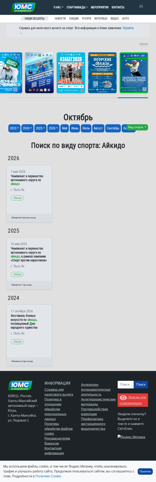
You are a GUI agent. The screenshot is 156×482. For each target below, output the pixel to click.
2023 (13, 128)
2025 (39, 128)
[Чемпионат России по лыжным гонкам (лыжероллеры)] (134, 72)
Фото (125, 18)
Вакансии (51, 443)
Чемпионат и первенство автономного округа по (27, 180)
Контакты (118, 7)
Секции (74, 18)
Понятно (145, 471)
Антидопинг (90, 384)
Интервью (100, 18)
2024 (26, 128)
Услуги (86, 18)
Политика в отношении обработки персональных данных (55, 409)
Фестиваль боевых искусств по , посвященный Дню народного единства (24, 321)
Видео (115, 18)
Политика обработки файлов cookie (58, 428)
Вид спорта (136, 127)
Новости (60, 18)
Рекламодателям (57, 438)
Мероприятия (99, 7)
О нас (57, 7)
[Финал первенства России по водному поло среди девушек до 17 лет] (39, 72)
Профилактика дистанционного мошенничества (93, 423)
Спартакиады (76, 7)
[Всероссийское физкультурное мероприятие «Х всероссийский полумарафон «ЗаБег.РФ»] (71, 72)
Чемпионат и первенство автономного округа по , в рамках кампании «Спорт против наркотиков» (29, 254)
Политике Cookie (48, 476)
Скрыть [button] (144, 43)
